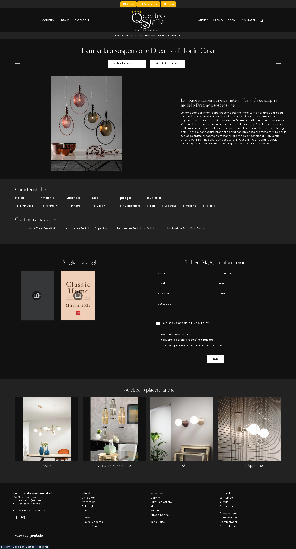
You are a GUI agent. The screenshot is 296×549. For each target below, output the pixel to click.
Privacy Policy (200, 323)
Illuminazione (148, 35)
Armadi (224, 502)
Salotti (155, 510)
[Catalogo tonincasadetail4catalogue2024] (37, 295)
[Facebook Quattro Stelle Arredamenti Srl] (16, 517)
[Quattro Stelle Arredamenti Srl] (148, 20)
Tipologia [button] (124, 198)
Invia (215, 358)
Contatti (248, 20)
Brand (65, 20)
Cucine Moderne (92, 522)
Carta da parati (230, 526)
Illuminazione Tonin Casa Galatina (137, 228)
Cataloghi (82, 20)
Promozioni (89, 502)
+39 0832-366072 (29, 504)
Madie (155, 506)
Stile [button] (95, 198)
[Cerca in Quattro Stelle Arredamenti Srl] (261, 20)
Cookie (17, 546)
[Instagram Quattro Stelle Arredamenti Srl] (22, 517)
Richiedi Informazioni (127, 63)
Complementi (229, 522)
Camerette (227, 506)
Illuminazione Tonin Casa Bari (37, 228)
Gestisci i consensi (36, 546)
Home (117, 35)
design (101, 205)
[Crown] (35, 63)
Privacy (5, 546)
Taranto (210, 205)
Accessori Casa (130, 35)
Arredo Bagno (160, 515)
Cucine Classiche (93, 526)
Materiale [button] (73, 198)
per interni (52, 205)
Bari (152, 205)
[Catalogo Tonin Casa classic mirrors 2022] (78, 295)
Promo (218, 20)
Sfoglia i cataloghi (167, 63)
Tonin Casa (26, 205)
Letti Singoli (227, 497)
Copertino (170, 205)
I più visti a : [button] (154, 198)
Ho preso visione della (185, 323)
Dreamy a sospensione (170, 35)
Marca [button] (19, 198)
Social (232, 20)
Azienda (203, 20)
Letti (153, 526)
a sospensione (132, 205)
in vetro (76, 205)
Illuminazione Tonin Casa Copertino (86, 228)
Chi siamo (88, 497)
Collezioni (49, 20)
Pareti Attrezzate (161, 502)
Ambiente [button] (47, 198)
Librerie (155, 497)
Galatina (191, 205)
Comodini (226, 493)
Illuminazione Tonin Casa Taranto (186, 228)
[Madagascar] (260, 63)
